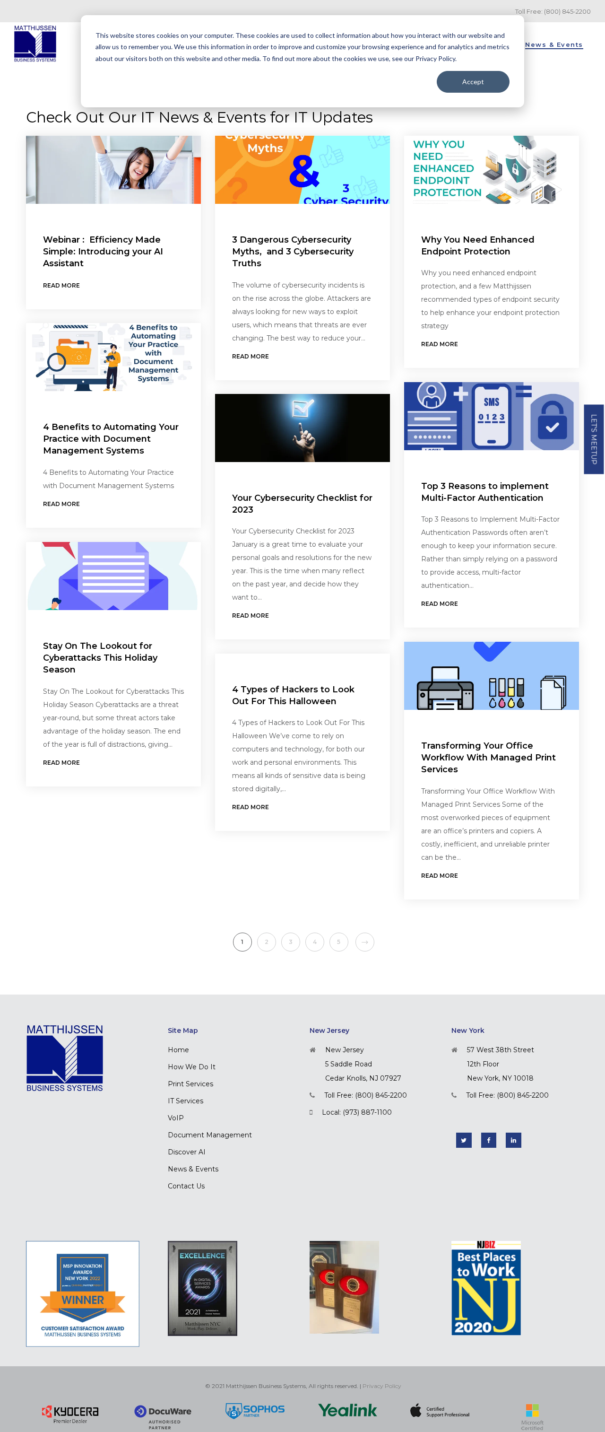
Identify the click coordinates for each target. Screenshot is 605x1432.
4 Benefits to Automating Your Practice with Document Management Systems (111, 439)
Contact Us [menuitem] (186, 1186)
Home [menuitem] (178, 1050)
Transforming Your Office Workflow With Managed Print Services (488, 758)
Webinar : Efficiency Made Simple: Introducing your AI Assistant (103, 252)
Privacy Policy (382, 1385)
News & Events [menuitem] (193, 1169)
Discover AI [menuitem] (187, 1152)
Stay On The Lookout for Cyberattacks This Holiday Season (100, 658)
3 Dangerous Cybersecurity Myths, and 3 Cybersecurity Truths (293, 252)
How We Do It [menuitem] (192, 1067)
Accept (473, 82)
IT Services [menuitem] (185, 1101)
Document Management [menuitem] (210, 1135)
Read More (61, 285)
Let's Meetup (594, 439)
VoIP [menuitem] (176, 1118)
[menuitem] (554, 43)
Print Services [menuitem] (190, 1084)
